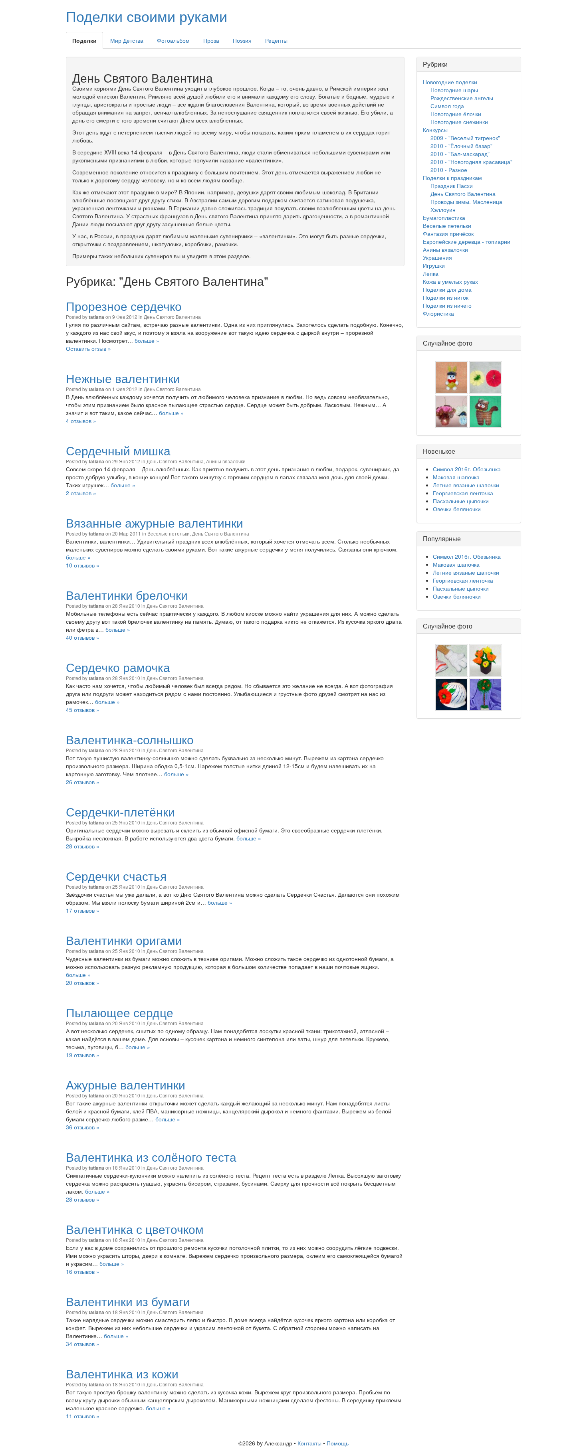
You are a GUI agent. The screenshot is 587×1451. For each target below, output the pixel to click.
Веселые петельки (168, 533)
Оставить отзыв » (88, 348)
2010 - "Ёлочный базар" (461, 146)
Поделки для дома (447, 289)
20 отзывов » (82, 982)
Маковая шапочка (456, 477)
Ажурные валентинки (125, 1084)
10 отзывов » (82, 565)
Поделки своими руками (146, 16)
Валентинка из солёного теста (151, 1156)
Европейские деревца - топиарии (466, 241)
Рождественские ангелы (461, 98)
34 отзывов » (82, 1344)
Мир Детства (126, 40)
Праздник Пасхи (451, 186)
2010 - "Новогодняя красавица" (471, 162)
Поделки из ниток (445, 297)
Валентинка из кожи (122, 1373)
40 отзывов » (82, 637)
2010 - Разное (448, 170)
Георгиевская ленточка (463, 493)
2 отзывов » (81, 493)
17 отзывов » (82, 910)
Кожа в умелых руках (450, 281)
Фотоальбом (173, 40)
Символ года (447, 106)
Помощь (338, 1443)
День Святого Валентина (172, 316)
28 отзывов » (82, 846)
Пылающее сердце (119, 1012)
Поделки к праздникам (452, 178)
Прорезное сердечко (124, 305)
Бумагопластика (444, 217)
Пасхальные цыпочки (461, 501)
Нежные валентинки (123, 378)
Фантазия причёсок (448, 233)
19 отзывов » (82, 1055)
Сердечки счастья (116, 875)
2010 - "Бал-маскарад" (460, 154)
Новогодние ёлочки (455, 114)
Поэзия (242, 40)
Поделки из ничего (447, 305)
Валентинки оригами (124, 940)
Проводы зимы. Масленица (466, 202)
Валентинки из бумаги (128, 1301)
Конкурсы (435, 130)
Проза (211, 40)
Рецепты (276, 40)
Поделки (84, 40)
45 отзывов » (82, 710)
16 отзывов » (82, 1271)
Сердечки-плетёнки (120, 811)
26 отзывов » (82, 782)
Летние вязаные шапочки (466, 485)
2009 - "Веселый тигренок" (465, 138)
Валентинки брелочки (127, 594)
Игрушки (434, 265)
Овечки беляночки (457, 509)
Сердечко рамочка (118, 667)
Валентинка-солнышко (130, 739)
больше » (147, 340)
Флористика (438, 313)
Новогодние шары (454, 90)
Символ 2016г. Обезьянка (467, 469)
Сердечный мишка (118, 450)
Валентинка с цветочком (135, 1229)
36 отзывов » (82, 1127)
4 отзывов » (81, 421)
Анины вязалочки (226, 461)
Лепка (430, 273)
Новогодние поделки (450, 82)
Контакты (309, 1443)
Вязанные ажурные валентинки (154, 522)
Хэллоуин (443, 209)
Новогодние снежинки (459, 122)
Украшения (437, 257)
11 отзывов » (82, 1416)
